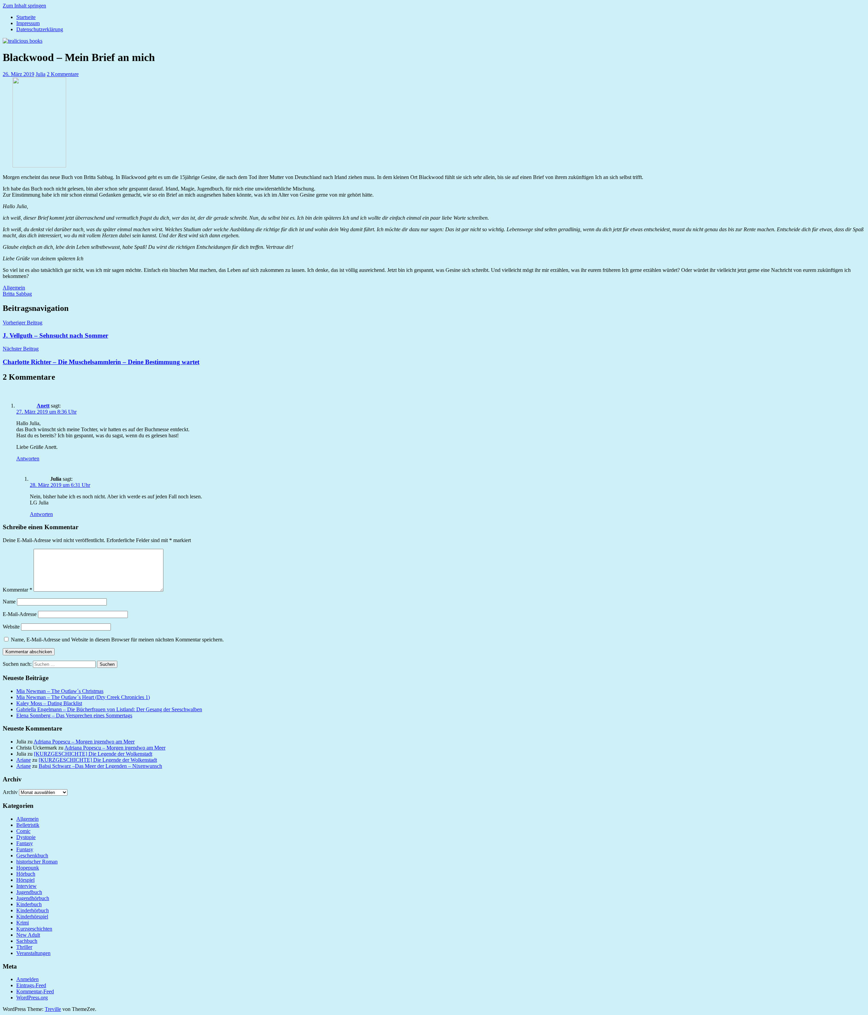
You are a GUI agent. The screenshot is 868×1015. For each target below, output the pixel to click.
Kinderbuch (29, 904)
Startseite (26, 17)
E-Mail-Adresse (20, 614)
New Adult (28, 935)
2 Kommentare (63, 74)
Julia (40, 74)
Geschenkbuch (32, 855)
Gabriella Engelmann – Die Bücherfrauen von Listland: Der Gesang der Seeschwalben (109, 709)
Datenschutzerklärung (39, 29)
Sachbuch (26, 941)
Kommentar (17, 590)
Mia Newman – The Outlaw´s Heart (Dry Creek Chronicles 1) (83, 697)
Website (11, 627)
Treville (53, 1009)
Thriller (24, 947)
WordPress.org (32, 997)
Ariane (23, 760)
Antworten (27, 458)
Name (9, 601)
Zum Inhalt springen (24, 5)
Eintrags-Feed (31, 985)
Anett (43, 406)
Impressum (28, 23)
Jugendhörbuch (32, 898)
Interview (26, 886)
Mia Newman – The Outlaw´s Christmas (59, 691)
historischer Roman (37, 861)
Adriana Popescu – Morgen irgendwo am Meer (84, 741)
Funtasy (24, 849)
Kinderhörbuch (32, 910)
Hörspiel (25, 880)
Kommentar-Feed (35, 991)
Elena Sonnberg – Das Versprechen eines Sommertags (74, 715)
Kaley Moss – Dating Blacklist (49, 703)
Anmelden (27, 979)
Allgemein (14, 288)
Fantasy (24, 843)
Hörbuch (25, 874)
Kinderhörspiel (32, 916)
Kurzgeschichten (34, 929)
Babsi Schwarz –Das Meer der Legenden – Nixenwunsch (100, 766)
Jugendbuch (29, 892)
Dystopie (26, 837)
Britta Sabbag (17, 294)
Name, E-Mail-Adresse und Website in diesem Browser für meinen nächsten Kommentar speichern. (117, 639)
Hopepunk (27, 868)
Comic (23, 831)
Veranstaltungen (33, 953)
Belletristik (27, 825)
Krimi (22, 923)
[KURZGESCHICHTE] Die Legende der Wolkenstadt (93, 754)
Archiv (10, 792)
